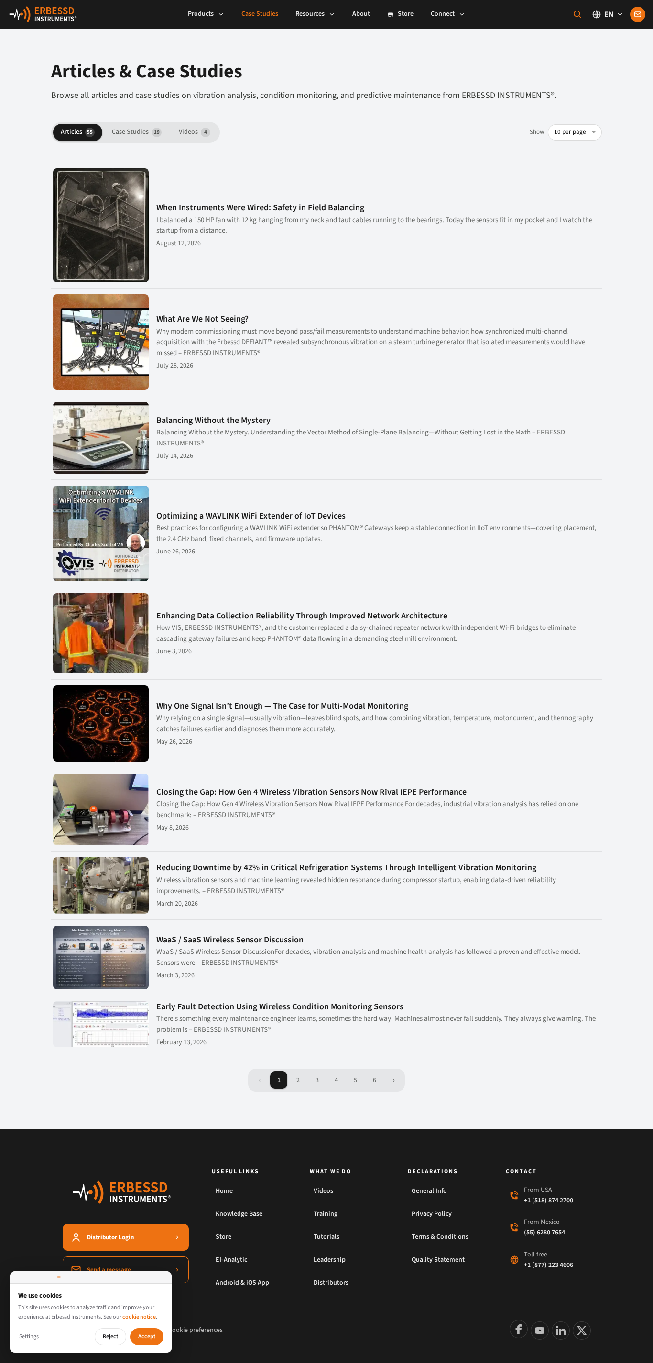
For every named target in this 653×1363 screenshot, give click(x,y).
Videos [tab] (193, 132)
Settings (29, 1336)
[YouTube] (539, 1330)
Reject (110, 1336)
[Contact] (637, 14)
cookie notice (139, 1317)
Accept (146, 1336)
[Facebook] (518, 1329)
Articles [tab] (77, 132)
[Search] (577, 14)
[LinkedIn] (560, 1330)
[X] (581, 1330)
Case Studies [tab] (135, 132)
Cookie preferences (195, 1330)
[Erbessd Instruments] (43, 14)
